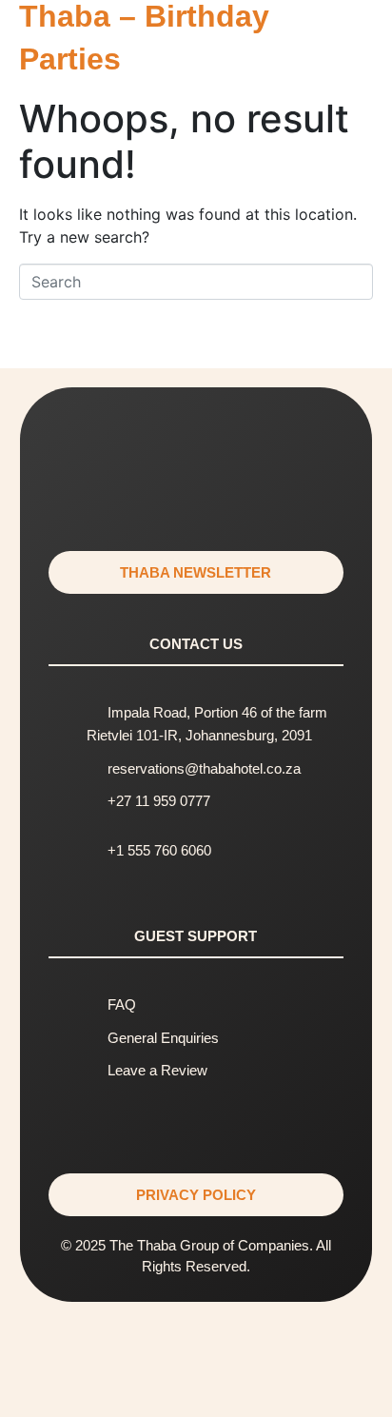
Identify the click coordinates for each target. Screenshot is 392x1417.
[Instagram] (89, 439)
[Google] (302, 439)
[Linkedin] (249, 439)
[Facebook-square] (143, 439)
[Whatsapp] (196, 439)
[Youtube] (196, 493)
